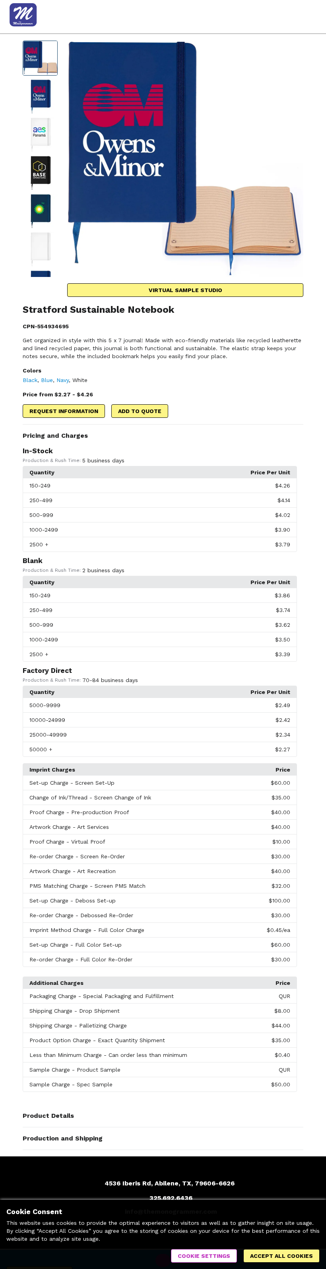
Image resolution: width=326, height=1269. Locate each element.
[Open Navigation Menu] (308, 16)
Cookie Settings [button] (204, 1256)
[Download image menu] (293, 50)
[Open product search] (292, 16)
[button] (163, 436)
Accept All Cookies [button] (281, 1256)
